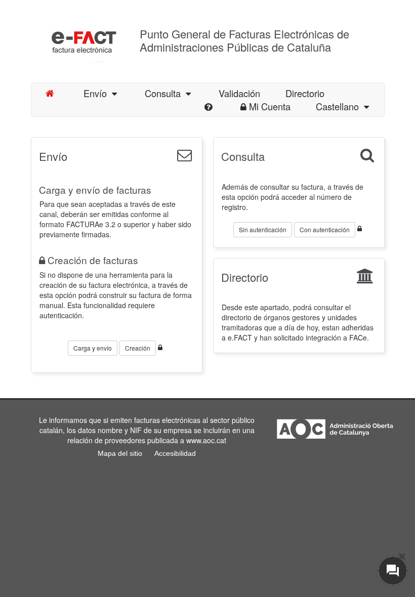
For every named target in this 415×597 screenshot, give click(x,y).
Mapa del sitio (120, 453)
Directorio (244, 277)
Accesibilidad (175, 453)
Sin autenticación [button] (262, 229)
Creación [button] (137, 348)
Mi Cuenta (269, 106)
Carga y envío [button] (92, 348)
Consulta (165, 93)
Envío (98, 93)
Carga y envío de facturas (95, 189)
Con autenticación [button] (325, 229)
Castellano (340, 106)
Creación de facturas (93, 260)
